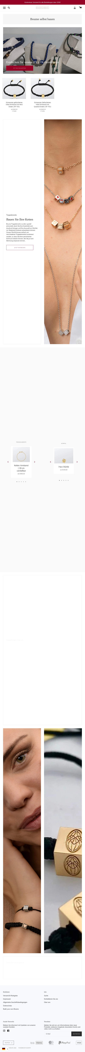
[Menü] (4, 7)
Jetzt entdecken (19, 247)
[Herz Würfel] (63, 455)
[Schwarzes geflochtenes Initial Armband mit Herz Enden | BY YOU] (14, 88)
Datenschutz (7, 1006)
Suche (46, 996)
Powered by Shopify (25, 1047)
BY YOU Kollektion (19, 68)
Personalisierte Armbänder (17, 840)
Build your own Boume (11, 1009)
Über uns (47, 1002)
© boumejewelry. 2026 (9, 1047)
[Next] (34, 462)
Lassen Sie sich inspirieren (20, 973)
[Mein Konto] (74, 8)
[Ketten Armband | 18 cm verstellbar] (21, 454)
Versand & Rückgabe (10, 996)
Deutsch (7, 1042)
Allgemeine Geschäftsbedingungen (15, 1002)
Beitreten (76, 1034)
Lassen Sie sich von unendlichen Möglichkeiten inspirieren (24, 654)
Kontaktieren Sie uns (20, 661)
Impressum (7, 999)
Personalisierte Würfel (57, 840)
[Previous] (8, 462)
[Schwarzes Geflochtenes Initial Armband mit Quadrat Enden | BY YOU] (42, 88)
